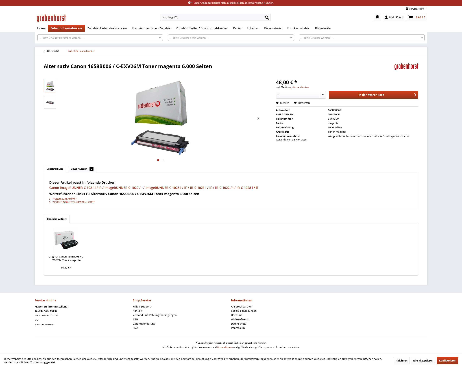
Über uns (236, 315)
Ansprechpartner (241, 306)
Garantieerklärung (144, 323)
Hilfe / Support (142, 306)
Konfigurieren (447, 360)
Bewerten (304, 103)
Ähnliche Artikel (57, 219)
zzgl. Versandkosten (298, 86)
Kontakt (137, 310)
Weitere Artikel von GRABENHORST (73, 202)
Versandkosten (225, 347)
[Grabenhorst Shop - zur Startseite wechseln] (51, 18)
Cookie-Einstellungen (244, 310)
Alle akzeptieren (423, 360)
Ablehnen (401, 360)
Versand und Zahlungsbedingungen (155, 315)
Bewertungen (81, 168)
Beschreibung (55, 168)
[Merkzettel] (377, 17)
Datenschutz (238, 323)
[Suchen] (267, 17)
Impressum (238, 328)
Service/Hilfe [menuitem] (416, 8)
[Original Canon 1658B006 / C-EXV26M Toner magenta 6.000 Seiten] (66, 240)
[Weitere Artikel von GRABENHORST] (406, 69)
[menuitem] (216, 17)
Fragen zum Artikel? (64, 198)
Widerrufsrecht (240, 319)
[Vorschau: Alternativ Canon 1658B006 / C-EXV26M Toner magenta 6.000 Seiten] (50, 86)
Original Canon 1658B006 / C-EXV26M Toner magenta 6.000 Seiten (66, 258)
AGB (135, 319)
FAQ (135, 328)
